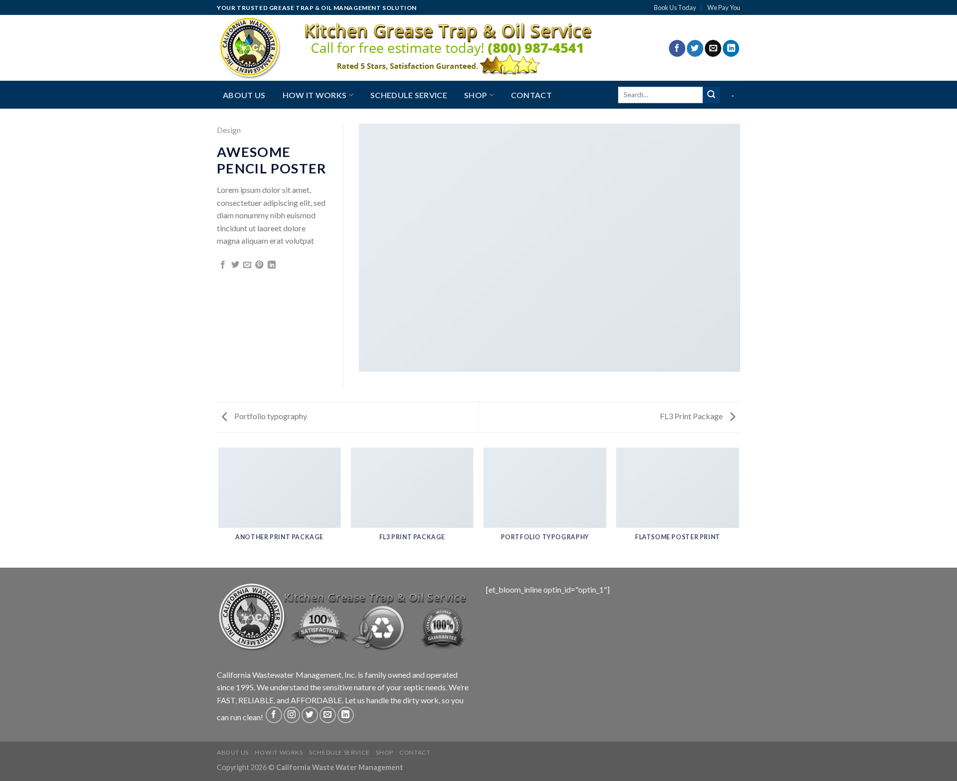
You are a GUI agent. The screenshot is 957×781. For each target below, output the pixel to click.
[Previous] (218, 507)
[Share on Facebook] (223, 265)
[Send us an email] (713, 48)
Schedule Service (408, 95)
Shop (475, 95)
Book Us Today (675, 7)
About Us (244, 95)
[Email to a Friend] (247, 265)
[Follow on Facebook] (677, 48)
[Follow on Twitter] (695, 48)
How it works (315, 95)
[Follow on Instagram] (292, 715)
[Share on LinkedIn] (272, 265)
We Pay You (723, 7)
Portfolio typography (270, 416)
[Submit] (711, 95)
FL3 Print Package (692, 416)
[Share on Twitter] (235, 265)
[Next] (738, 507)
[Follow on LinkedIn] (731, 48)
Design (229, 130)
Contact (531, 95)
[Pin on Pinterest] (259, 265)
